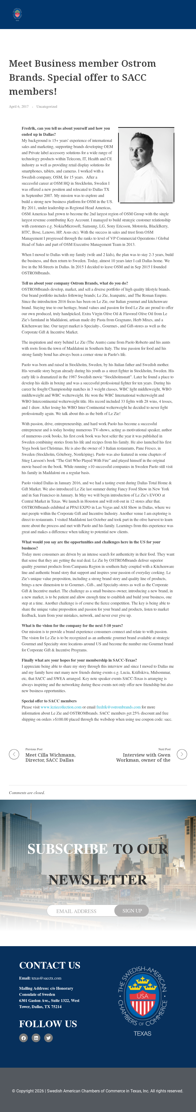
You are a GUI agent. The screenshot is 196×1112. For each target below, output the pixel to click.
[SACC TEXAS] (17, 13)
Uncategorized (46, 106)
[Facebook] (23, 1038)
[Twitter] (48, 1038)
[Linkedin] (36, 1038)
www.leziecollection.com (61, 706)
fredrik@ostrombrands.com (118, 706)
